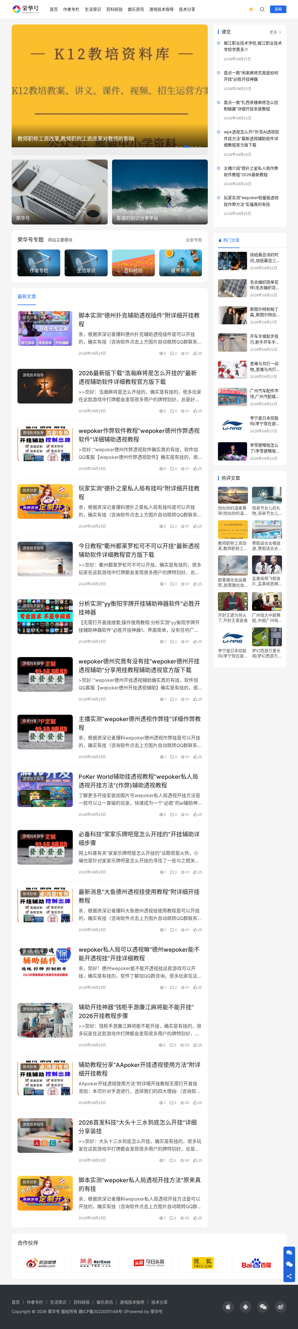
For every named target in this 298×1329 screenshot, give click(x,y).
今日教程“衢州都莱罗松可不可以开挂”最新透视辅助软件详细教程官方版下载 (139, 550)
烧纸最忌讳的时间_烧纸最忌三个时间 (265, 260)
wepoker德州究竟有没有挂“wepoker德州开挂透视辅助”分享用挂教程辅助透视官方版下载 (139, 665)
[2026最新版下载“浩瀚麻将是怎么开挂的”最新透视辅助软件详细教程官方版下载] (45, 386)
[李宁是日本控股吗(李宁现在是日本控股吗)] (232, 424)
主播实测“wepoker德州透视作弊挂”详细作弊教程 (140, 723)
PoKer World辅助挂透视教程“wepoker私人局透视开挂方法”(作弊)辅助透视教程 (138, 781)
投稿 (278, 9)
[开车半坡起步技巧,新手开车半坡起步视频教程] (232, 342)
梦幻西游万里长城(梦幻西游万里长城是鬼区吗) (267, 653)
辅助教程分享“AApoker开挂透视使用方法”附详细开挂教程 (140, 1069)
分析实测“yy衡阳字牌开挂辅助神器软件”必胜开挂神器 (139, 608)
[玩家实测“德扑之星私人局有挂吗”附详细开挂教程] (45, 501)
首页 (54, 9)
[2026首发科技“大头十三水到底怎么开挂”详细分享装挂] (45, 1135)
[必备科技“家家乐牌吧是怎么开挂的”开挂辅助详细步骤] (45, 847)
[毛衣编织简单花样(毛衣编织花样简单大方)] (232, 288)
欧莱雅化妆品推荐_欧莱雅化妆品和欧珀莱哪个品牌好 (232, 582)
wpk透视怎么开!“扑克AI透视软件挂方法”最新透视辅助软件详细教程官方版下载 (251, 138)
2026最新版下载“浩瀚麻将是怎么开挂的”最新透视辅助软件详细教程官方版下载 (138, 377)
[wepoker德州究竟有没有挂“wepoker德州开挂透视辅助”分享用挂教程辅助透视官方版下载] (45, 674)
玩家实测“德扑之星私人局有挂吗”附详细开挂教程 (139, 492)
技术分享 (187, 9)
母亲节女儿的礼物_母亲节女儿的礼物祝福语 (266, 510)
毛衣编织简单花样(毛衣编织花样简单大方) (265, 287)
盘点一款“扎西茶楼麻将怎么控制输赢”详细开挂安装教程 (251, 105)
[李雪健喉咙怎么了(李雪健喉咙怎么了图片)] (232, 451)
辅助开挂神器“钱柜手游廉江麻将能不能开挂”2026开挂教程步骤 (136, 1011)
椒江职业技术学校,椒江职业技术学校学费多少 (253, 46)
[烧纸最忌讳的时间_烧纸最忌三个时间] (232, 261)
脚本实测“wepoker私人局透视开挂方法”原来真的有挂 (140, 1184)
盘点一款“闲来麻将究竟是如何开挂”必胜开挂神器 (251, 76)
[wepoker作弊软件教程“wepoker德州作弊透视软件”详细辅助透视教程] (45, 444)
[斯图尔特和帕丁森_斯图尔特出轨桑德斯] (232, 315)
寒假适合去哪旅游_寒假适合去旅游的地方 (266, 546)
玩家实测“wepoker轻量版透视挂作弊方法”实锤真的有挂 (251, 200)
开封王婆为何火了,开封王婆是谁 (233, 618)
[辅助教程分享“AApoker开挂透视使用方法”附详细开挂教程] (45, 1078)
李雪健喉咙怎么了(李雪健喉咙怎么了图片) (265, 451)
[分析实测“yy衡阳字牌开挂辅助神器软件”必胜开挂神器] (45, 616)
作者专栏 (71, 9)
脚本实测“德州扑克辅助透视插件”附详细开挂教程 (139, 320)
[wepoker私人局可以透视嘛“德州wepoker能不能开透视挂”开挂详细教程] (45, 962)
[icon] (228, 1307)
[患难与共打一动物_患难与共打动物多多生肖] (232, 370)
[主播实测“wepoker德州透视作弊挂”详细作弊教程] (45, 732)
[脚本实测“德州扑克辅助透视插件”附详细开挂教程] (45, 328)
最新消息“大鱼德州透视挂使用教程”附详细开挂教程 (139, 896)
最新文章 (26, 296)
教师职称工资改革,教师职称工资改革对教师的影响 (75, 139)
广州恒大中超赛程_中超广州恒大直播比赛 (266, 618)
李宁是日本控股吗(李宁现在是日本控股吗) (265, 423)
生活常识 (93, 9)
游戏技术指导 (161, 9)
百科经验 (114, 9)
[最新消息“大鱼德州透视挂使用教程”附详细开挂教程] (45, 905)
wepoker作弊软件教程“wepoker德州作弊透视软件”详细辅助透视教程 (139, 435)
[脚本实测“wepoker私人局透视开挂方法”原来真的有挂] (45, 1193)
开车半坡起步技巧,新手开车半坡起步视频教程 (265, 342)
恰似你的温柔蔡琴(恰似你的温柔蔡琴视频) (233, 510)
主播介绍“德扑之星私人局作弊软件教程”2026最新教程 (251, 171)
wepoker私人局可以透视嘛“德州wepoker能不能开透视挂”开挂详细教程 (139, 954)
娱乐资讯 (136, 9)
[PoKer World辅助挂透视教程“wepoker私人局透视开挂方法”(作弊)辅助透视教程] (45, 789)
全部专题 (194, 239)
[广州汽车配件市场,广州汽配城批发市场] (232, 397)
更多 (273, 32)
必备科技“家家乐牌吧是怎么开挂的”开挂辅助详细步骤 (139, 838)
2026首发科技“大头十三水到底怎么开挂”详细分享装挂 (138, 1127)
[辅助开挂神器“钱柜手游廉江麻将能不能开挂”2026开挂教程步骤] (45, 1020)
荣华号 (156, 1311)
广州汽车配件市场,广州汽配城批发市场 (265, 396)
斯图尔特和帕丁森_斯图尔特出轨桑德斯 (265, 315)
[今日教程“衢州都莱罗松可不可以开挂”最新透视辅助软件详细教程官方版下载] (45, 559)
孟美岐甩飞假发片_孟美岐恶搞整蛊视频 (266, 581)
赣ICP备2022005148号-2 (102, 1311)
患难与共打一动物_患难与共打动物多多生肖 (265, 369)
